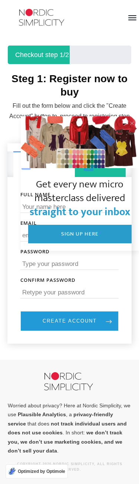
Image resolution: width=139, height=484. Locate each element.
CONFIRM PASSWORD (48, 280)
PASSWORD (35, 251)
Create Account (70, 321)
